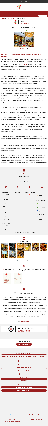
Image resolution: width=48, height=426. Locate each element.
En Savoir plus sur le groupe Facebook (12, 421)
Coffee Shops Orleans (10, 18)
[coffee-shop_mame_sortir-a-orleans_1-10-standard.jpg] (20, 255)
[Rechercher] (3, 15)
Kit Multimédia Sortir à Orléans (12, 417)
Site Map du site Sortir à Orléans (36, 419)
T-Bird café (25, 64)
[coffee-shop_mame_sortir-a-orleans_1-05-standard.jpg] (28, 247)
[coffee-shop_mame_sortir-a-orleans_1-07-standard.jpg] (12, 255)
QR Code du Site (12, 419)
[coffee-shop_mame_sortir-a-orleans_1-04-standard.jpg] (20, 247)
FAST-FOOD (33, 358)
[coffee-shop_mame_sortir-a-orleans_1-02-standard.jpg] (12, 247)
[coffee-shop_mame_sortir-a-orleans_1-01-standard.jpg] (5, 247)
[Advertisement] (24, 403)
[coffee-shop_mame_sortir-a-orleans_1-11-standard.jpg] (43, 247)
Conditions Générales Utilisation (35, 417)
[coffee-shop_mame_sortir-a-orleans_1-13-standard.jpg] (5, 255)
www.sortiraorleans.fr (25, 321)
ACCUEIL (3, 18)
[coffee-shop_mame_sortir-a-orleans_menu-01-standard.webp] (7, 278)
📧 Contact (12, 414)
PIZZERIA (21, 356)
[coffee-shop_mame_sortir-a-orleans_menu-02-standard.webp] (18, 278)
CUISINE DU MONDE (23, 358)
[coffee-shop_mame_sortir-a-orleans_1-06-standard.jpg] (35, 247)
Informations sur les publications (35, 414)
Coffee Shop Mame (21, 18)
